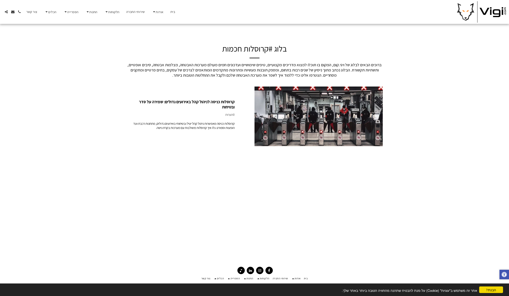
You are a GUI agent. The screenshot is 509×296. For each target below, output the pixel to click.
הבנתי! (491, 289)
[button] (158, 11)
